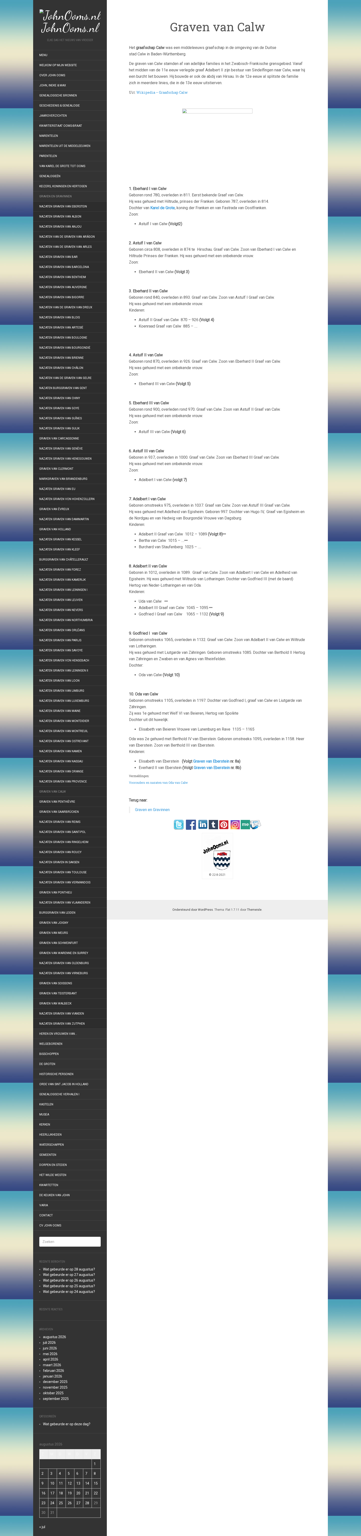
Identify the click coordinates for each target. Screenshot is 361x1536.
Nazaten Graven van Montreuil (63, 731)
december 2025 (55, 1382)
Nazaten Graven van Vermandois (64, 882)
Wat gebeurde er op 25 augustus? (69, 1286)
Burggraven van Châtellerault (63, 559)
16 (43, 1493)
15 (96, 1483)
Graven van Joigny (53, 923)
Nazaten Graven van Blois (59, 317)
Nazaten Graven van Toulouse (63, 872)
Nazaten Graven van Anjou (60, 226)
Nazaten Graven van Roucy (60, 852)
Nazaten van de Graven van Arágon (67, 236)
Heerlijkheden (50, 1134)
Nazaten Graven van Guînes (60, 418)
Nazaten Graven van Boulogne (63, 337)
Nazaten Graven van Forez (60, 569)
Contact (46, 1215)
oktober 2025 (53, 1393)
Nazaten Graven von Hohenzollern (67, 499)
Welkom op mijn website (58, 65)
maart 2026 (52, 1365)
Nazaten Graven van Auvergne (63, 287)
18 (61, 1493)
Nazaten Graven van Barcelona (64, 267)
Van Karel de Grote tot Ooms (62, 166)
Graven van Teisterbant (58, 993)
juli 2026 (49, 1343)
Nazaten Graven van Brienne (61, 358)
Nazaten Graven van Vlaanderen (64, 902)
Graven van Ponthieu (55, 892)
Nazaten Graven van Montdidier (64, 721)
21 (87, 1493)
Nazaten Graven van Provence (63, 781)
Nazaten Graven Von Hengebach (64, 660)
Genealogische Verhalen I (59, 1094)
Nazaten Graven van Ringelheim (63, 842)
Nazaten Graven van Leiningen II (63, 670)
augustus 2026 (54, 1337)
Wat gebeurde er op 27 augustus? (69, 1275)
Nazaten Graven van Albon (60, 216)
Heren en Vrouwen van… (58, 1033)
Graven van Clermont (56, 468)
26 (70, 1503)
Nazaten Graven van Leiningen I (63, 590)
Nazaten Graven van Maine (60, 711)
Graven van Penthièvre (57, 801)
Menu (43, 55)
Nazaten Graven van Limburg (61, 690)
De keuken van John (54, 1195)
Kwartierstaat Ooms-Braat (60, 125)
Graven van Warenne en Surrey (63, 953)
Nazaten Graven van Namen (60, 751)
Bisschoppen (49, 1054)
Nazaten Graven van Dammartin (64, 519)
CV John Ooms (50, 1225)
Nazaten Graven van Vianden (61, 1013)
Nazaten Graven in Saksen (59, 862)
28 (87, 1503)
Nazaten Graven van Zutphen (62, 1023)
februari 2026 (53, 1371)
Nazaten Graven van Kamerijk (62, 579)
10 (52, 1483)
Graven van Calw (52, 791)
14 (87, 1483)
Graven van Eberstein (211, 761)
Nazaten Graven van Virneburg (63, 973)
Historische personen (56, 1074)
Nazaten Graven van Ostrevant (64, 741)
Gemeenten (47, 1155)
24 (52, 1503)
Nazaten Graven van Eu (57, 489)
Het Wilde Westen (52, 1175)
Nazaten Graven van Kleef (59, 549)
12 (70, 1483)
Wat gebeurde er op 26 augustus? (69, 1280)
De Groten (47, 1064)
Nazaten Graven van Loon (59, 680)
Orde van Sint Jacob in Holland (63, 1084)
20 (78, 1493)
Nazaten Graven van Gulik (59, 428)
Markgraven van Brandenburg (63, 479)
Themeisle (254, 909)
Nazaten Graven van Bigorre (61, 297)
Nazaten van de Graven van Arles (65, 247)
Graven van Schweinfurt (58, 943)
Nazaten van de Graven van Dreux (65, 307)
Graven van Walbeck (55, 1003)
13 (78, 1483)
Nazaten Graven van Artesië (61, 327)
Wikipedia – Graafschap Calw (162, 92)
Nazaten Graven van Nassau (61, 761)
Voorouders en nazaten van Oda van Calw (158, 782)
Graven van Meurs (53, 933)
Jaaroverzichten (53, 115)
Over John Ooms (52, 75)
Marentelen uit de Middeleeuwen (64, 146)
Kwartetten (48, 1185)
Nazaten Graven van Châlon (61, 368)
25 (61, 1503)
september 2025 (56, 1399)
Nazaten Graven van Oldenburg (64, 963)
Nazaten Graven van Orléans (62, 630)
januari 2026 (52, 1376)
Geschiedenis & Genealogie (59, 105)
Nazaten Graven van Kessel (60, 539)
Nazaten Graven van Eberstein (63, 206)
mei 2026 (50, 1354)
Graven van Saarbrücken (59, 812)
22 (96, 1493)
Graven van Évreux (54, 509)
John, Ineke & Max (52, 85)
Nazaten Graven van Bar (58, 257)
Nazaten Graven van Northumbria (66, 620)
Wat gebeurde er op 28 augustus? (69, 1269)
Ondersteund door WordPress (192, 909)
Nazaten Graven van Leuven (61, 600)
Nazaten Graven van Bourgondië (64, 347)
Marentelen (48, 136)
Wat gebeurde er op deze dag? (66, 1424)
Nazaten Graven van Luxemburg (64, 701)
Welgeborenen (50, 1044)
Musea (44, 1114)
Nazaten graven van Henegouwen (65, 458)
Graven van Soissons (55, 983)
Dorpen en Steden (53, 1165)
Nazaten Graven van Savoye (61, 650)
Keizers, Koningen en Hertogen (63, 186)
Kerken (44, 1124)
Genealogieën (49, 176)
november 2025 (55, 1387)
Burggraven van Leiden (57, 912)
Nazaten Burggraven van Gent (63, 388)
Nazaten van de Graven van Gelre (65, 378)
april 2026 (50, 1359)
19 (70, 1493)
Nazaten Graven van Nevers (61, 610)
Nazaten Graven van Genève (61, 448)
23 (43, 1503)
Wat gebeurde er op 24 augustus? (69, 1292)
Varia (43, 1205)
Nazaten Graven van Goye (59, 408)
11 (61, 1483)
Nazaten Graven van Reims (59, 822)
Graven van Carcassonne (59, 438)
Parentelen (48, 156)
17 (52, 1493)
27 (78, 1503)
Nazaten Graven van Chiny (59, 398)
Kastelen (46, 1104)
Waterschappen (51, 1144)
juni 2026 (50, 1348)
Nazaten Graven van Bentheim (62, 277)
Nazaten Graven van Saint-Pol (62, 832)
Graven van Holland (55, 529)
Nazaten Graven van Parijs (60, 640)
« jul (42, 1527)
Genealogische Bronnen (58, 95)
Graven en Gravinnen (55, 196)
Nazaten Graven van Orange (61, 771)
